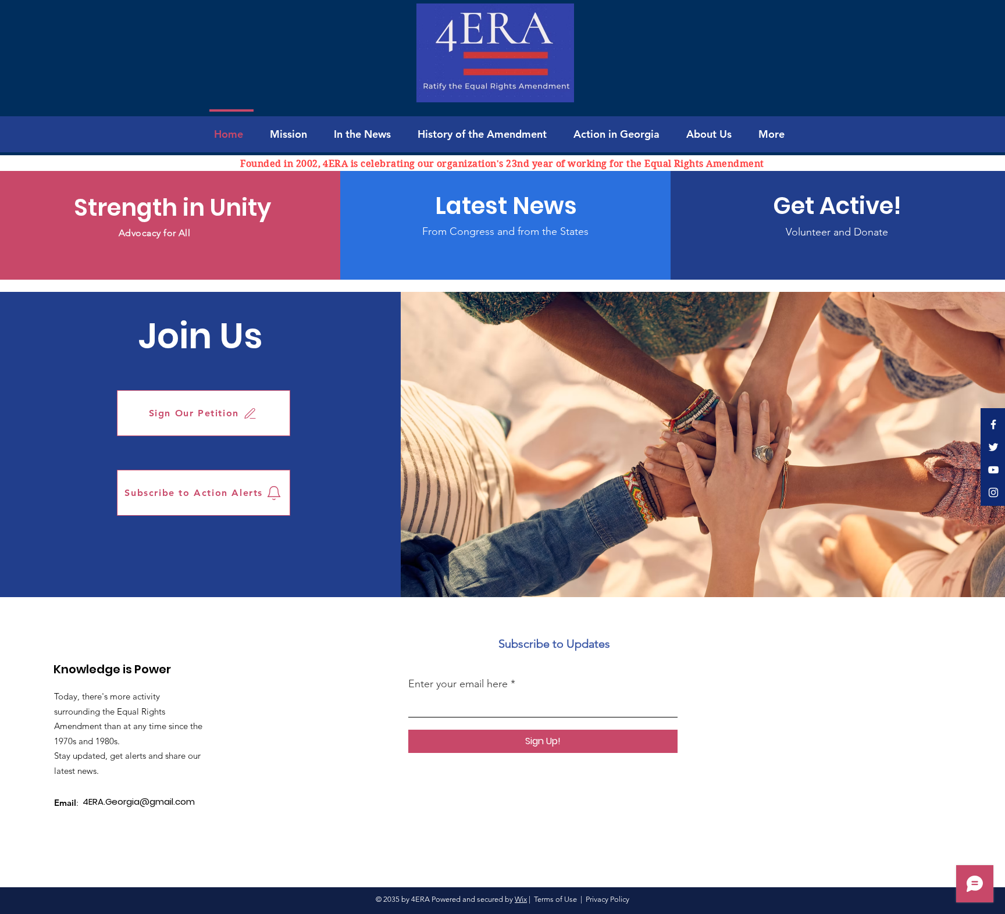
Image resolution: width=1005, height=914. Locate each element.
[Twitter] (993, 447)
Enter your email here (458, 684)
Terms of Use (555, 899)
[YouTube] (993, 469)
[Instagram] (993, 492)
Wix (521, 899)
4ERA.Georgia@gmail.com (139, 801)
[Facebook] (993, 424)
